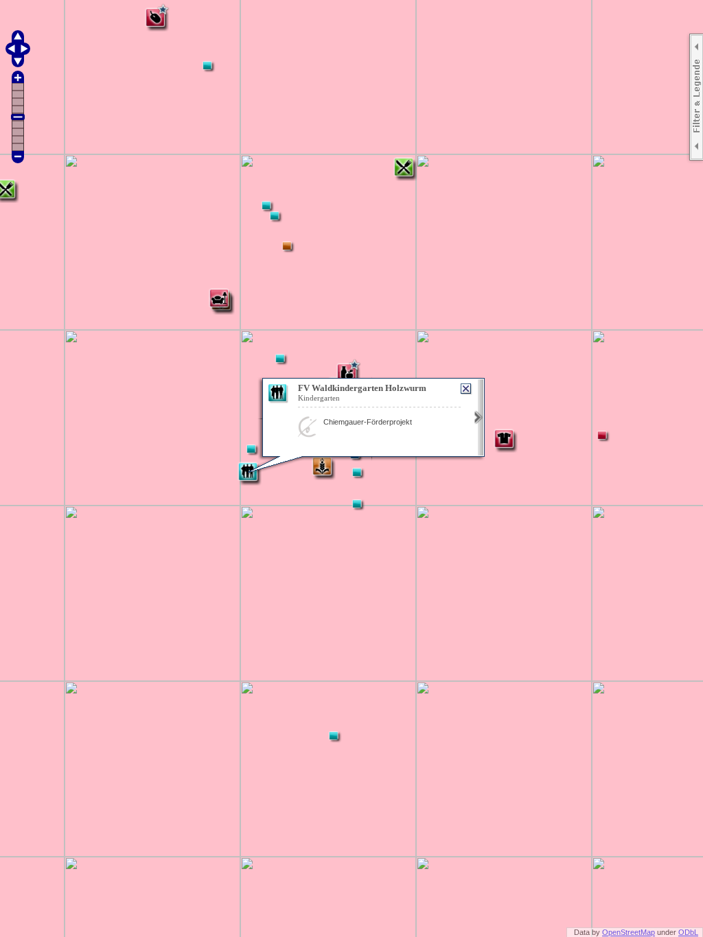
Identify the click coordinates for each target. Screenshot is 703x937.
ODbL (688, 932)
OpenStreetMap (628, 932)
